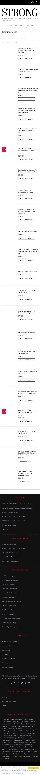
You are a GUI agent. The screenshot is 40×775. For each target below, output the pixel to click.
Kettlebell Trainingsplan (9, 605)
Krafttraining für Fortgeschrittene (11, 627)
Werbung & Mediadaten (9, 701)
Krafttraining (31, 733)
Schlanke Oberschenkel (8, 597)
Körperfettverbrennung (9, 738)
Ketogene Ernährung (31, 731)
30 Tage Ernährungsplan (9, 544)
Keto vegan (6, 733)
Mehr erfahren (26, 461)
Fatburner (5, 726)
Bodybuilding (7, 721)
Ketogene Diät (18, 731)
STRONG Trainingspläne (20, 742)
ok (33, 768)
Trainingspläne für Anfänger (27, 749)
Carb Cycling (24, 721)
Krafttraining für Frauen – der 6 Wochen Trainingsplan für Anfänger (27, 50)
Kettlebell (14, 733)
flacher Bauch (26, 726)
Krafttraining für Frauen (27, 735)
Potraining (27, 740)
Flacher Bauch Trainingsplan (10, 580)
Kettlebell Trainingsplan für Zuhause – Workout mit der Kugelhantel (26, 211)
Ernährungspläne (19, 724)
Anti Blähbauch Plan (8, 557)
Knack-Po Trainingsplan (9, 584)
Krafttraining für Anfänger (9, 622)
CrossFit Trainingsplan (8, 614)
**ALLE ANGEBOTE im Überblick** (13, 521)
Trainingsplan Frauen (16, 747)
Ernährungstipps (31, 724)
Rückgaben (5, 529)
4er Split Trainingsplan (8, 576)
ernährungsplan (7, 724)
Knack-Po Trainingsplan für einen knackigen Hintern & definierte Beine (26, 110)
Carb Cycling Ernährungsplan (10, 561)
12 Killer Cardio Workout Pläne (27, 272)
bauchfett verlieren (16, 719)
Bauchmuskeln (6, 646)
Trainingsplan (18, 744)
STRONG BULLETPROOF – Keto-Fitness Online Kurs (18, 504)
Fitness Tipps (5, 654)
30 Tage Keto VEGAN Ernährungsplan (13, 516)
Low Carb (21, 738)
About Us (4, 697)
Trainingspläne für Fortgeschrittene (13, 751)
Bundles (15, 721)
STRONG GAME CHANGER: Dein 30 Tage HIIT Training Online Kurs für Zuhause (27, 453)
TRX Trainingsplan (7, 610)
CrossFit (32, 721)
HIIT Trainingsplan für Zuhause (27, 231)
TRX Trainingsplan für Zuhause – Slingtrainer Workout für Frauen (27, 130)
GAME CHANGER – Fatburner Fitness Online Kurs (17, 508)
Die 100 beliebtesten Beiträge (10, 641)
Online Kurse (18, 740)
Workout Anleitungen (8, 667)
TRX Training (17, 754)
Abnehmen (6, 719)
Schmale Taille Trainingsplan (10, 593)
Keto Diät (29, 728)
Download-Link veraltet (9, 525)
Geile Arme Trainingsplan (9, 588)
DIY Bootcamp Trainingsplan (27, 332)
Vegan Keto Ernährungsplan (22, 756)
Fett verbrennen (15, 726)
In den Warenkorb (27, 58)
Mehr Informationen (19, 773)
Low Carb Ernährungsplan (9, 552)
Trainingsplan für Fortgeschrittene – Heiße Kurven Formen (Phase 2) (28, 90)
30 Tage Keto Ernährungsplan (10, 512)
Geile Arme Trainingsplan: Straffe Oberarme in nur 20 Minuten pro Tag (28, 251)
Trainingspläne (6, 663)
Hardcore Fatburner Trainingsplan (11, 601)
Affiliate (4, 705)
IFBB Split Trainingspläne (16, 728)
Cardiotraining (6, 650)
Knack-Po (22, 733)
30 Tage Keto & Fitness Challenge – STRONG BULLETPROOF (25, 473)
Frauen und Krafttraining (9, 658)
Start (6, 25)
